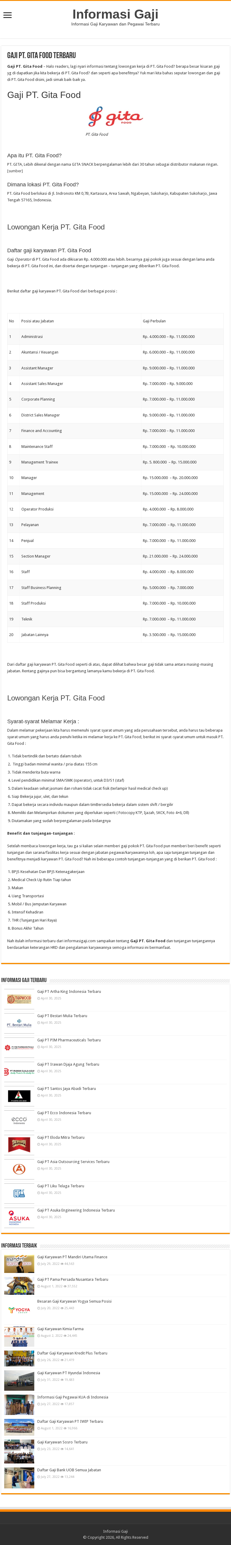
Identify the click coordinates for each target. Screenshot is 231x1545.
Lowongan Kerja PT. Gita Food (56, 227)
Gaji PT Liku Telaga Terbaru (60, 1186)
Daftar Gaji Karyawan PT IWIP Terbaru (70, 1421)
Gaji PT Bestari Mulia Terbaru (62, 1016)
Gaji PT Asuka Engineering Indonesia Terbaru (76, 1210)
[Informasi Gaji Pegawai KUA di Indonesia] (19, 1405)
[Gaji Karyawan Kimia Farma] (19, 1336)
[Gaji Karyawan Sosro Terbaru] (19, 1452)
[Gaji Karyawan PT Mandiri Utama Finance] (19, 1263)
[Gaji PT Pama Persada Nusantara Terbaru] (19, 1286)
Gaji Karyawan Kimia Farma (60, 1329)
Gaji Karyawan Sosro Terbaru (62, 1442)
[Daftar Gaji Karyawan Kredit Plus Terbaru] (19, 1358)
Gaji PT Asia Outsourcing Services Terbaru (73, 1161)
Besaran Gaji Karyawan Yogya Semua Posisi (74, 1301)
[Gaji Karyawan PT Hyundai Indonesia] (19, 1380)
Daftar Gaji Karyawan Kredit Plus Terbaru (72, 1353)
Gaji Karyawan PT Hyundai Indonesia (68, 1373)
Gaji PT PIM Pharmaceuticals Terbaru (69, 1040)
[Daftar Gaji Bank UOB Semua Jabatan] (19, 1477)
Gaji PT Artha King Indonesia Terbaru (69, 991)
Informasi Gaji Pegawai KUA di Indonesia (72, 1397)
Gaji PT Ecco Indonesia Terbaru (64, 1113)
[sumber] (15, 171)
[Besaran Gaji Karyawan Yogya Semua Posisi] (19, 1310)
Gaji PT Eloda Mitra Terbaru (61, 1137)
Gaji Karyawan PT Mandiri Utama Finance (72, 1257)
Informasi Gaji (115, 14)
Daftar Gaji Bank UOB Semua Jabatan (69, 1470)
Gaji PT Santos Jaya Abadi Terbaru (66, 1088)
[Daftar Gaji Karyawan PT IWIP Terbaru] (19, 1427)
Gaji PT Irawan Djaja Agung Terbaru (68, 1064)
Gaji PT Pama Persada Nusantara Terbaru (72, 1279)
